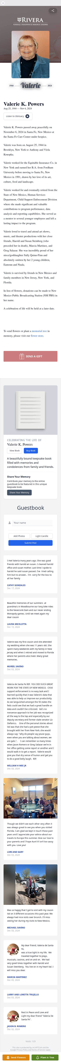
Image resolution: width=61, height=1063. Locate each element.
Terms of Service (38, 1050)
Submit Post (30, 542)
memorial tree (39, 331)
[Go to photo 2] (31, 816)
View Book (15, 450)
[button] (30, 798)
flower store (37, 335)
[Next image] (54, 798)
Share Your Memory (19, 492)
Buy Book (30, 450)
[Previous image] (6, 798)
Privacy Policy (22, 1050)
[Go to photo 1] (29, 816)
